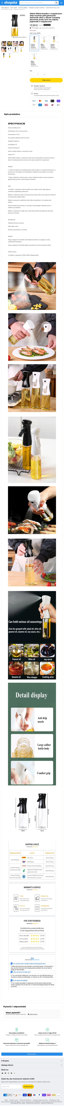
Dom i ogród (13, 7)
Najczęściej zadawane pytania (40, 1100)
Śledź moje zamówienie (25, 1100)
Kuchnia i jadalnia (22, 7)
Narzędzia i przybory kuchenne (36, 7)
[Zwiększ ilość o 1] (44, 74)
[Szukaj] (56, 3)
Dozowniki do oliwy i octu (52, 7)
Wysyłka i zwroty (14, 1100)
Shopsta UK (44, 1103)
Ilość (31, 71)
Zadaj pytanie (33, 1014)
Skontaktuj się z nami (54, 1100)
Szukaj (6, 1100)
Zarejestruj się (28, 1087)
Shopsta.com (50, 1103)
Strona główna (5, 7)
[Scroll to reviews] (46, 23)
